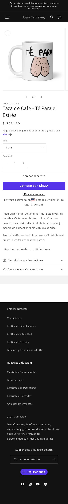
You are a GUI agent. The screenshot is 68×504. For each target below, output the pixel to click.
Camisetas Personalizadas (21, 372)
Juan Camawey (27, 501)
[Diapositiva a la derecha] (42, 97)
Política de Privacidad (19, 334)
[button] (7, 17)
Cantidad (7, 156)
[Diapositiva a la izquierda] (26, 97)
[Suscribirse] (54, 459)
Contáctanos (14, 318)
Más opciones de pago (34, 194)
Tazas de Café (15, 380)
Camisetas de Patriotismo (21, 387)
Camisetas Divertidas (19, 395)
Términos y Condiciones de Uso (25, 350)
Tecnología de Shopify (45, 501)
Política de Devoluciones (21, 326)
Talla (5, 140)
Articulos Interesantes (19, 403)
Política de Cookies (18, 342)
